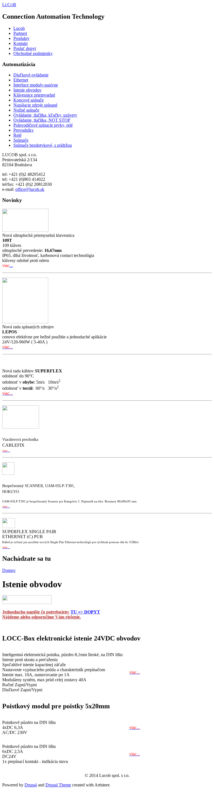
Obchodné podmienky (33, 53)
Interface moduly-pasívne (35, 85)
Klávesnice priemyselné (34, 95)
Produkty (21, 38)
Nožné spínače (26, 110)
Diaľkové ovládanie (30, 75)
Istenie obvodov (27, 90)
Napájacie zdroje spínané (35, 105)
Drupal (31, 785)
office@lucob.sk (29, 189)
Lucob (19, 28)
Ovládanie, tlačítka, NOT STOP (41, 120)
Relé (17, 135)
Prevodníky (23, 130)
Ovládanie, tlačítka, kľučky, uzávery (45, 115)
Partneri (20, 33)
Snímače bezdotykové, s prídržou (42, 145)
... (11, 265)
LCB (9, 4)
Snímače (20, 140)
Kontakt (20, 43)
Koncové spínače (28, 100)
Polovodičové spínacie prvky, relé (43, 125)
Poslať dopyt (24, 48)
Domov (9, 570)
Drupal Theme (58, 785)
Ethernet (20, 80)
